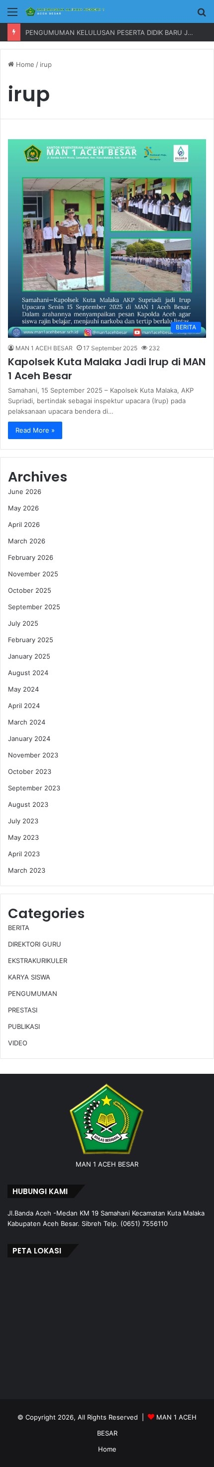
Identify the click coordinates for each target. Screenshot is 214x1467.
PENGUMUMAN (32, 993)
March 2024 (26, 722)
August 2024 (28, 673)
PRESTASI (22, 1010)
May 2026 (23, 508)
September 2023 (34, 788)
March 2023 (26, 870)
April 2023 (24, 854)
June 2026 (24, 491)
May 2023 (23, 837)
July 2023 (23, 821)
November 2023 (33, 755)
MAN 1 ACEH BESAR (44, 348)
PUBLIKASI (24, 1026)
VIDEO (17, 1043)
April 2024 (24, 706)
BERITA (18, 928)
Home (24, 64)
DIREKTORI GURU (34, 944)
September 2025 (34, 607)
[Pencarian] (202, 15)
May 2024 (23, 689)
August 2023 (28, 804)
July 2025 (23, 623)
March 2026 (26, 541)
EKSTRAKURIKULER (37, 961)
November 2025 (33, 574)
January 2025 (29, 656)
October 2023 (29, 771)
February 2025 (30, 640)
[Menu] (12, 15)
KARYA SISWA (29, 977)
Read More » (35, 430)
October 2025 (29, 590)
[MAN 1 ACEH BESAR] (65, 11)
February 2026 (30, 557)
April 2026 (24, 524)
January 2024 (29, 738)
